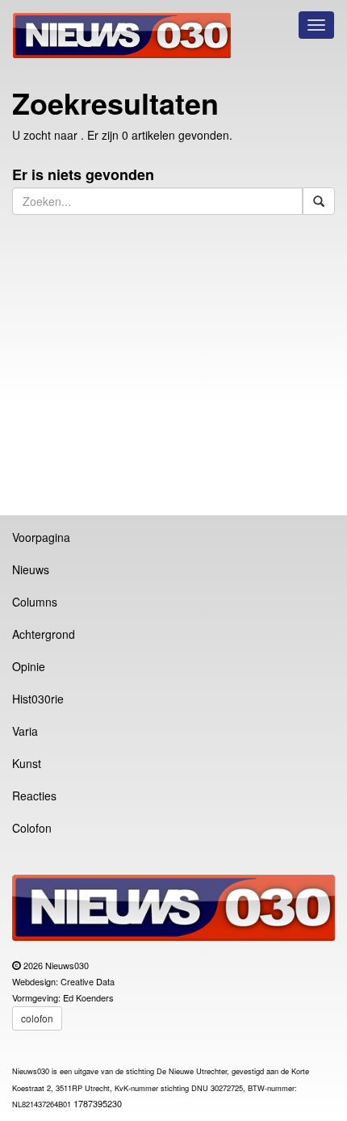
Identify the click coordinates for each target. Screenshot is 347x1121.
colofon (37, 1018)
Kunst (26, 763)
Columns (34, 602)
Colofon (32, 828)
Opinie (28, 666)
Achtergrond (43, 634)
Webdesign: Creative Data (63, 981)
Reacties (34, 795)
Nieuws (30, 569)
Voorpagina (41, 537)
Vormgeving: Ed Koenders (63, 997)
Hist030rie (38, 699)
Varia (25, 731)
